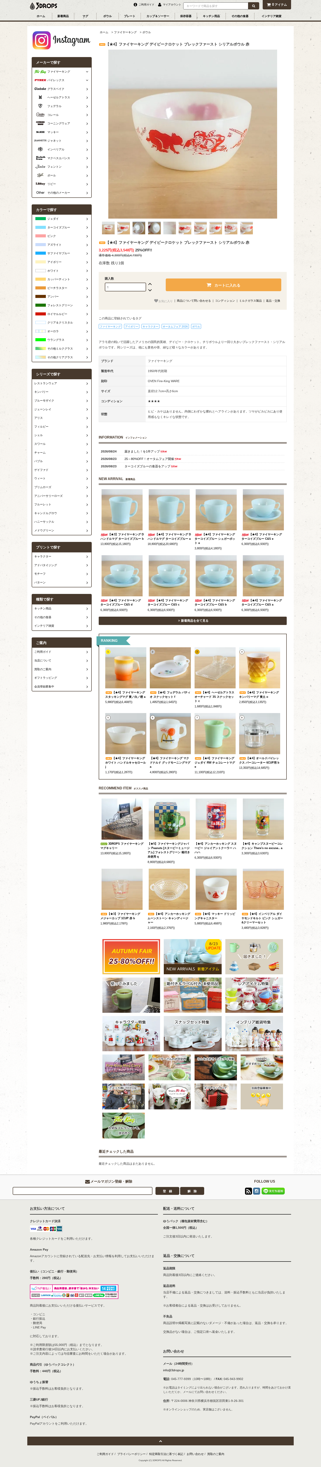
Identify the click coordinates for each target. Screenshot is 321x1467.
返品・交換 (273, 300)
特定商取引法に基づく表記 (166, 1454)
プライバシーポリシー (131, 1454)
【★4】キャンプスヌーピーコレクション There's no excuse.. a (262, 846)
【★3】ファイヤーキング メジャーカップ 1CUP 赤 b (120, 916)
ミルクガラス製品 (250, 300)
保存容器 (186, 16)
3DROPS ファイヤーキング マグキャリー (121, 846)
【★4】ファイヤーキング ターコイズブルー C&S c (168, 602)
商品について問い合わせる (194, 300)
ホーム (41, 16)
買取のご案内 (215, 1454)
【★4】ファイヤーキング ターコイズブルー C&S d (120, 602)
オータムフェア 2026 (175, 326)
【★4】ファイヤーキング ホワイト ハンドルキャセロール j (125, 762)
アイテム (279, 4)
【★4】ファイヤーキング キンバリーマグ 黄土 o (259, 694)
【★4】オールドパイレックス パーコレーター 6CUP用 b (259, 760)
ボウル (107, 16)
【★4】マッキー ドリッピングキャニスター (215, 916)
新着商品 (63, 16)
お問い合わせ (195, 1454)
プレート (129, 16)
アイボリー (131, 326)
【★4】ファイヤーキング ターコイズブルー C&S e (262, 536)
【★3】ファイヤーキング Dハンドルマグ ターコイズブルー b (122, 536)
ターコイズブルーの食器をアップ (147, 466)
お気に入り (166, 301)
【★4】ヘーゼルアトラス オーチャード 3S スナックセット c (214, 697)
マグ (85, 16)
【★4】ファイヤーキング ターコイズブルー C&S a (262, 602)
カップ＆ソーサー (158, 16)
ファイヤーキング (125, 32)
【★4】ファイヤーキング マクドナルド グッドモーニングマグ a (170, 762)
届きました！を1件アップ (142, 451)
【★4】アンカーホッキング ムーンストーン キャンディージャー (169, 918)
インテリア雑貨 (271, 16)
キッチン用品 (211, 16)
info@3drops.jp (173, 1370)
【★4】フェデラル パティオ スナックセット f (170, 694)
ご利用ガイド (105, 1454)
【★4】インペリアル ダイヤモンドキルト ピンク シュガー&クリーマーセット (262, 918)
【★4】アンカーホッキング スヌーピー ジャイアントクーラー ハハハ (216, 848)
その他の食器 (240, 16)
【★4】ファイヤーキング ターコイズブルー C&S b (215, 602)
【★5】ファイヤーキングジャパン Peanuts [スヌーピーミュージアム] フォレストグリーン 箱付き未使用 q (169, 850)
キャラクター (150, 326)
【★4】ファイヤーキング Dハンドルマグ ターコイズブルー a (169, 536)
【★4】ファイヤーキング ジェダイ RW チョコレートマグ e (215, 762)
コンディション (225, 300)
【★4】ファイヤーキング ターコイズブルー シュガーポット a (215, 539)
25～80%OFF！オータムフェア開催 (149, 459)
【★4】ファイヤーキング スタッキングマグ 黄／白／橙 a (125, 694)
